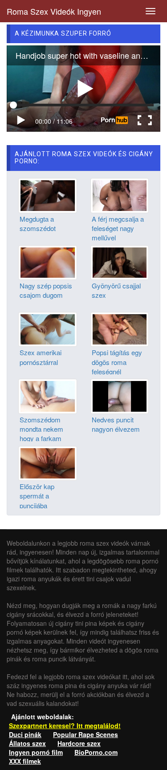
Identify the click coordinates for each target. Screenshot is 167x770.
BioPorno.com (96, 752)
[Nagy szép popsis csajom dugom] (47, 261)
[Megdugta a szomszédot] (47, 194)
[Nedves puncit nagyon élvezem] (119, 395)
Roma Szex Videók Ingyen (54, 11)
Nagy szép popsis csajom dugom (46, 290)
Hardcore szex (79, 743)
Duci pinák (25, 734)
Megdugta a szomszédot (38, 223)
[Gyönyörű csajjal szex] (119, 261)
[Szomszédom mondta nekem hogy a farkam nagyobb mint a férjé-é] (47, 395)
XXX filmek (25, 761)
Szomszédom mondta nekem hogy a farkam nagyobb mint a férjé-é (42, 438)
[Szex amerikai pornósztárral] (47, 328)
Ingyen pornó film (36, 752)
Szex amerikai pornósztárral (40, 357)
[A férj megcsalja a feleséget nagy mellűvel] (119, 194)
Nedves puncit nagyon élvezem (116, 424)
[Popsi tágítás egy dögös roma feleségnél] (119, 328)
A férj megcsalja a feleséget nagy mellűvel (118, 228)
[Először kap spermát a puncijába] (47, 462)
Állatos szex (27, 743)
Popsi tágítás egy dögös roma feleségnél (117, 362)
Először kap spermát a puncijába (37, 496)
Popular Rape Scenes (85, 734)
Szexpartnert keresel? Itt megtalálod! (65, 725)
